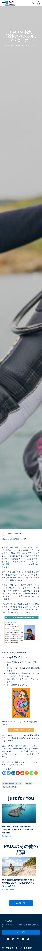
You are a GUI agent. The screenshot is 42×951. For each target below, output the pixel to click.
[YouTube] (23, 939)
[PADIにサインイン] (38, 3)
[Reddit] (22, 773)
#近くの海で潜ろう (9, 787)
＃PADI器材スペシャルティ (12, 783)
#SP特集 (29, 783)
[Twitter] (9, 773)
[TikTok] (28, 939)
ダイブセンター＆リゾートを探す (17, 948)
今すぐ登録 (21, 932)
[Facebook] (4, 773)
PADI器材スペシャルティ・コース (16, 564)
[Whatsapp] (31, 773)
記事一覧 (21, 903)
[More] (36, 773)
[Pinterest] (18, 773)
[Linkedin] (13, 773)
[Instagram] (8, 939)
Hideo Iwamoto (14, 533)
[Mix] (27, 773)
